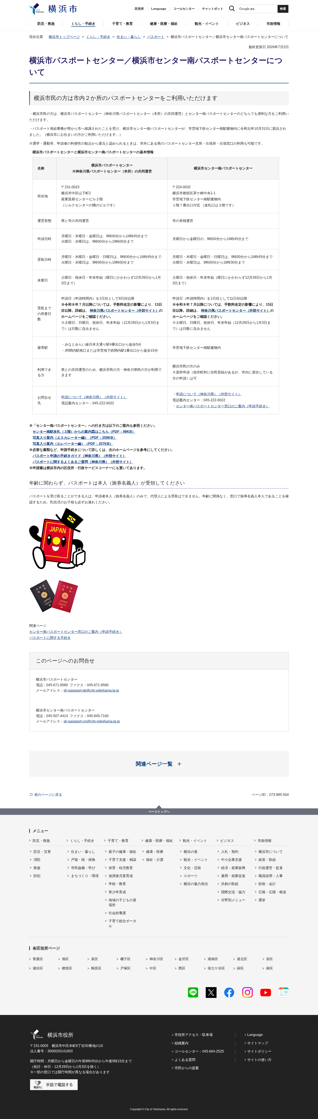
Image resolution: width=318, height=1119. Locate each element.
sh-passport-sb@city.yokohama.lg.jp (91, 690)
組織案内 (181, 1043)
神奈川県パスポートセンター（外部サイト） (124, 310)
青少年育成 (117, 892)
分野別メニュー (233, 900)
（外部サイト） (79, 456)
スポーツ (191, 876)
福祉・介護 (154, 859)
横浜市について (271, 851)
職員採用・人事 (271, 876)
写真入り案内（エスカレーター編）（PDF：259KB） (75, 437)
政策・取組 (267, 859)
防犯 (37, 876)
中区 (152, 968)
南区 (269, 968)
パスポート (155, 37)
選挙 (262, 900)
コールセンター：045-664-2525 (199, 1051)
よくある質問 (185, 1060)
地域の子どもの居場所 (122, 902)
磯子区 (125, 959)
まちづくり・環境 (85, 876)
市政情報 (264, 840)
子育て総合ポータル (122, 923)
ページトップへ (159, 811)
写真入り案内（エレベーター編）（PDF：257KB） (73, 444)
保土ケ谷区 (216, 968)
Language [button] (158, 8)
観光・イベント (195, 840)
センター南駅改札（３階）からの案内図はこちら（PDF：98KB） (84, 431)
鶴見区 (96, 968)
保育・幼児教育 (121, 868)
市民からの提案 (187, 1068)
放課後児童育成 (121, 876)
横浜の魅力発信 (196, 884)
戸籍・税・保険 (83, 859)
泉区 (94, 959)
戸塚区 (125, 968)
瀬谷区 (38, 968)
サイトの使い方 (259, 1060)
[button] (159, 764)
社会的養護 (117, 913)
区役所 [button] (139, 8)
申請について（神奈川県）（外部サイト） (94, 397)
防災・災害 (42, 851)
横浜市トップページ (64, 37)
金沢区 (183, 959)
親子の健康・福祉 (122, 851)
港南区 (213, 959)
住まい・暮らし (129, 37)
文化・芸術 (192, 868)
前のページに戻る (48, 795)
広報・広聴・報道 (272, 892)
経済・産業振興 (233, 868)
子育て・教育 (118, 840)
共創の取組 (229, 884)
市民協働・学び (83, 868)
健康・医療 (154, 851)
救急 (37, 868)
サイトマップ (257, 1043)
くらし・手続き (98, 37)
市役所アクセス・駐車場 (194, 1035)
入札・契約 (229, 851)
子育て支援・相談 (122, 859)
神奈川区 (156, 959)
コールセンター (184, 8)
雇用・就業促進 (233, 876)
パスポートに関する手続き (50, 638)
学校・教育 (117, 884)
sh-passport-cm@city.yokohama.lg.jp (92, 721)
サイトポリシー (259, 1051)
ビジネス (227, 840)
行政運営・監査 (271, 868)
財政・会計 (267, 884)
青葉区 (38, 959)
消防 (37, 859)
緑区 (240, 968)
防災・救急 (41, 840)
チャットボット (212, 8)
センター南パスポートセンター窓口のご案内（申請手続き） (222, 406)
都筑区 (67, 968)
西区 (181, 968)
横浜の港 (191, 851)
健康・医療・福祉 (159, 840)
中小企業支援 (231, 859)
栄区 (269, 959)
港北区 (242, 959)
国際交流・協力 (233, 892)
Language (255, 1035)
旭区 (65, 959)
